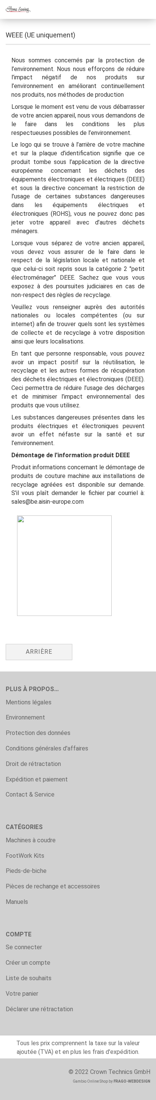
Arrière (39, 651)
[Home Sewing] (15, 9)
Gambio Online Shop (90, 1081)
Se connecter (24, 947)
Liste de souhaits (28, 978)
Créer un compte (28, 962)
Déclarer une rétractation (39, 1009)
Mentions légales (28, 702)
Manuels (17, 901)
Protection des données (38, 732)
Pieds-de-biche (26, 870)
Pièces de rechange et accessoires (53, 886)
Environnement (25, 717)
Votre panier (22, 993)
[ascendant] (135, 1089)
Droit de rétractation (33, 763)
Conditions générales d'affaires (47, 748)
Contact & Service (30, 794)
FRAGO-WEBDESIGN (132, 1081)
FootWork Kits (25, 855)
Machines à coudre (31, 840)
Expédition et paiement (37, 779)
